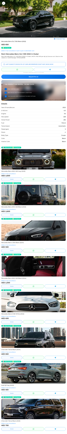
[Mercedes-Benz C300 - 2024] (33, 230)
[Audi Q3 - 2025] (33, 373)
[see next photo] (4, 159)
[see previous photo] (63, 159)
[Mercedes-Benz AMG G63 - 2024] (33, 266)
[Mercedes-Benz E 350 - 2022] (33, 302)
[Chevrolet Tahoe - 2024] (33, 337)
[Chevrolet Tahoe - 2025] (33, 409)
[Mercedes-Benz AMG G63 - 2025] (33, 159)
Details (11, 179)
